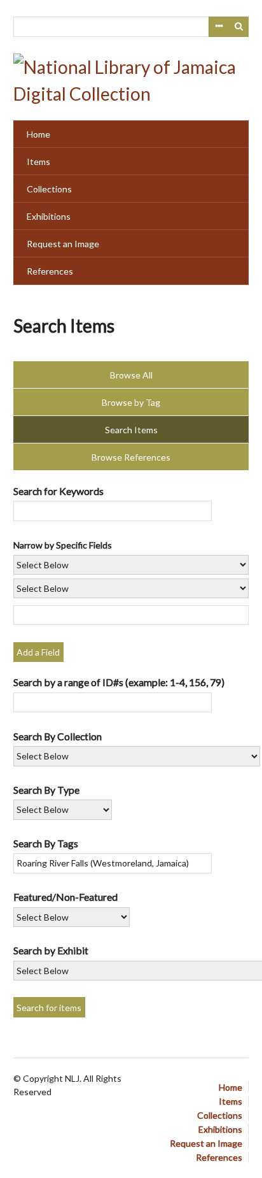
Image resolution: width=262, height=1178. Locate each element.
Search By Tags (45, 843)
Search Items (131, 429)
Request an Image (63, 243)
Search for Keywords (58, 491)
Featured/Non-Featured (65, 897)
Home (38, 134)
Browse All (131, 375)
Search (239, 27)
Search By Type (46, 790)
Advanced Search (219, 27)
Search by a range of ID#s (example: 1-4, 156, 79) (118, 682)
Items (38, 161)
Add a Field (38, 652)
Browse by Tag (131, 402)
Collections (49, 188)
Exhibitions (49, 216)
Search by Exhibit (50, 950)
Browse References (131, 457)
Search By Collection (57, 736)
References (50, 271)
